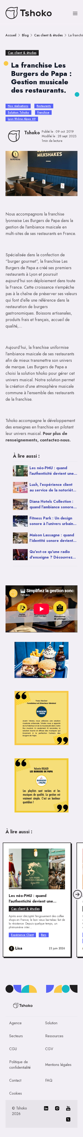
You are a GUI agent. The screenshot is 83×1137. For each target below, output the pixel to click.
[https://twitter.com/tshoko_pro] (68, 1119)
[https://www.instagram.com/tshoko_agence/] (57, 1108)
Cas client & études (48, 35)
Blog (25, 35)
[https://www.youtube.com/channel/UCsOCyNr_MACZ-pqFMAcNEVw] (68, 1108)
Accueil (11, 35)
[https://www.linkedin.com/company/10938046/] (46, 1108)
